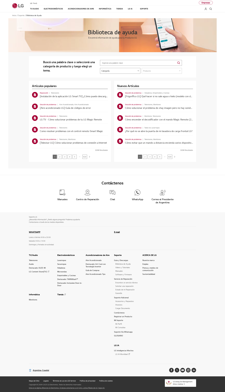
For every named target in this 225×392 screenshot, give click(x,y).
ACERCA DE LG (149, 255)
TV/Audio (33, 255)
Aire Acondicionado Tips (95, 274)
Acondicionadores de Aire (97, 255)
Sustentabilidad (148, 274)
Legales (46, 381)
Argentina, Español (41, 370)
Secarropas (61, 264)
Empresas (206, 2)
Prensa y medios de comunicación (150, 269)
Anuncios (118, 304)
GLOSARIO (118, 335)
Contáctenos (119, 312)
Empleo (145, 264)
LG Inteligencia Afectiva (123, 350)
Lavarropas (61, 260)
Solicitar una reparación (124, 286)
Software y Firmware (123, 274)
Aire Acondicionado (94, 260)
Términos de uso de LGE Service (64, 381)
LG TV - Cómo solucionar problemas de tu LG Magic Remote (71, 119)
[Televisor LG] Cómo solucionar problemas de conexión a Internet (73, 142)
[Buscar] (210, 8)
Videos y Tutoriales (122, 267)
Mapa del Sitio (34, 381)
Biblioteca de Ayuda (123, 264)
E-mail (117, 232)
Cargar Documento (122, 308)
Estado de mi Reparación (125, 289)
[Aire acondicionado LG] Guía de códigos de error (65, 107)
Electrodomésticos (66, 255)
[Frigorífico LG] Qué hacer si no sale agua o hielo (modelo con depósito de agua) (166, 96)
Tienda (60, 294)
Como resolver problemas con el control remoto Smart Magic (71, 131)
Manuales (119, 271)
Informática (34, 294)
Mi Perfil (118, 324)
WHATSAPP (34, 232)
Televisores (33, 260)
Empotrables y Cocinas (66, 275)
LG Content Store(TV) (38, 271)
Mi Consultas (120, 327)
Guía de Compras (92, 270)
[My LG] (205, 8)
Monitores (33, 299)
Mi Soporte (118, 320)
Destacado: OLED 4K (37, 268)
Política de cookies (106, 381)
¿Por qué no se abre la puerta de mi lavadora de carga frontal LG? (158, 131)
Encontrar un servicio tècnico (126, 282)
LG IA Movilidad (121, 354)
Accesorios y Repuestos (124, 301)
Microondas (62, 271)
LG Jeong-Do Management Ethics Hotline (182, 382)
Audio (31, 264)
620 (84, 157)
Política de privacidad (87, 381)
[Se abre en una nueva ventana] (171, 370)
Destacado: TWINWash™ (67, 279)
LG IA (116, 345)
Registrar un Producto (123, 316)
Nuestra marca (148, 260)
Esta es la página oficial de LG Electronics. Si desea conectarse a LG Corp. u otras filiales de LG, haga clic (67, 388)
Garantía (118, 293)
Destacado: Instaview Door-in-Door (69, 284)
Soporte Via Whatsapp (123, 332)
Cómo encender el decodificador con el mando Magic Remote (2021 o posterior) (166, 119)
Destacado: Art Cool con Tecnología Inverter (96, 265)
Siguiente (90, 157)
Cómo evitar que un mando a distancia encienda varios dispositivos (159, 142)
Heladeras (61, 268)
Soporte (117, 255)
